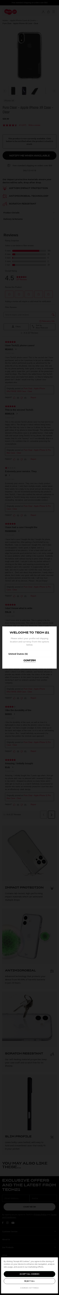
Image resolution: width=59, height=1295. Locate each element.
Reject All (29, 1281)
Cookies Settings (29, 1288)
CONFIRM (29, 661)
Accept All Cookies (29, 1274)
